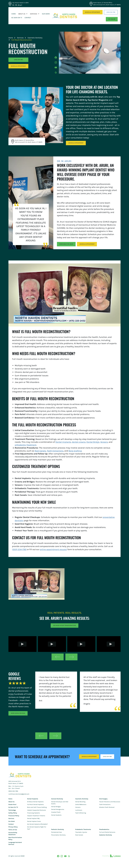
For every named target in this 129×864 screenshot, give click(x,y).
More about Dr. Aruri (66, 244)
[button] (22, 14)
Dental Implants (63, 442)
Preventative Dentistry (58, 835)
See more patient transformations (64, 625)
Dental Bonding (80, 802)
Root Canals (40, 451)
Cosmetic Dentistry (35, 38)
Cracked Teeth (55, 812)
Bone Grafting (75, 451)
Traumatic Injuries (81, 832)
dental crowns (79, 442)
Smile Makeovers (80, 804)
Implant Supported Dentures (36, 810)
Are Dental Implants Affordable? (37, 824)
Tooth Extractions (55, 451)
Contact (11, 824)
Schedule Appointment (75, 143)
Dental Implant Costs (34, 821)
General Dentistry (57, 799)
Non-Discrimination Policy (15, 838)
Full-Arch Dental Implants (35, 804)
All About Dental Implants (35, 802)
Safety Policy (12, 813)
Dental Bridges (56, 806)
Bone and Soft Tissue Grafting (37, 807)
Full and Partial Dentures (107, 832)
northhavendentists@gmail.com (18, 794)
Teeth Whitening (80, 813)
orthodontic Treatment (25, 445)
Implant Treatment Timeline (36, 816)
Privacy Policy (13, 827)
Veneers (104, 442)
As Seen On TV (13, 807)
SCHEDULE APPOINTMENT (92, 12)
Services (20, 38)
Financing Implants (33, 813)
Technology (12, 810)
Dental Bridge (92, 442)
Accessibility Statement (12, 834)
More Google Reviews (18, 713)
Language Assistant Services (15, 843)
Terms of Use (12, 829)
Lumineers (78, 810)
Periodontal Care (56, 832)
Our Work (11, 821)
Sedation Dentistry (105, 835)
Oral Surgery (103, 799)
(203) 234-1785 (110, 12)
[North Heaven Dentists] (64, 16)
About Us (11, 802)
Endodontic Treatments (83, 829)
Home (10, 38)
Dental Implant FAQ (33, 818)
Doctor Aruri (12, 804)
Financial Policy (13, 816)
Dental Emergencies (57, 809)
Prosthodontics (104, 829)
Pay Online (111, 19)
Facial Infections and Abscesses (109, 802)
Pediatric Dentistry (57, 829)
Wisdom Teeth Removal (106, 807)
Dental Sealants (56, 815)
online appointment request (53, 549)
